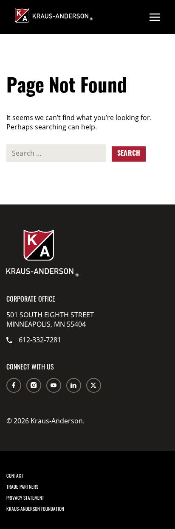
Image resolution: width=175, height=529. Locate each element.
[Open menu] (155, 17)
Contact (14, 475)
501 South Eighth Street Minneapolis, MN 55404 (50, 319)
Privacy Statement (25, 497)
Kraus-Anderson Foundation (35, 508)
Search (128, 154)
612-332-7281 (40, 339)
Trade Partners (22, 486)
